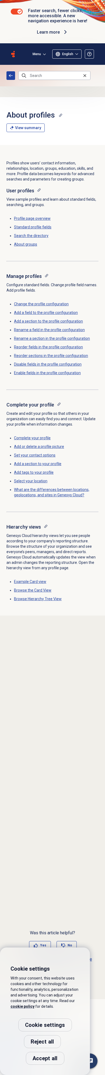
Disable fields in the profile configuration (48, 364)
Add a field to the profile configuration (46, 312)
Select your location (30, 481)
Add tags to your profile (34, 472)
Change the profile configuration (41, 304)
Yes (43, 945)
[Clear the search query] (85, 75)
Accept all (45, 1058)
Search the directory (31, 236)
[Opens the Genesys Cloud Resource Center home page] (13, 54)
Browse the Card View (32, 590)
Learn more (48, 32)
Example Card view (30, 581)
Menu (37, 54)
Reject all (42, 1041)
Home (10, 75)
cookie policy (22, 1006)
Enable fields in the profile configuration (47, 373)
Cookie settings (45, 1025)
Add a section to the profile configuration (48, 321)
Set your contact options (34, 455)
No (70, 945)
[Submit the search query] (24, 75)
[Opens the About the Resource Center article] (89, 54)
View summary (28, 128)
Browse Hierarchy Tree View (38, 599)
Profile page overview (32, 218)
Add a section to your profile (37, 464)
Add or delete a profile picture (39, 446)
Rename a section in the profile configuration (52, 338)
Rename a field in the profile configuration (49, 330)
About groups (25, 244)
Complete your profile (32, 438)
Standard (32, 227)
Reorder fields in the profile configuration (48, 347)
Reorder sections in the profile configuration (51, 355)
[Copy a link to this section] (60, 115)
